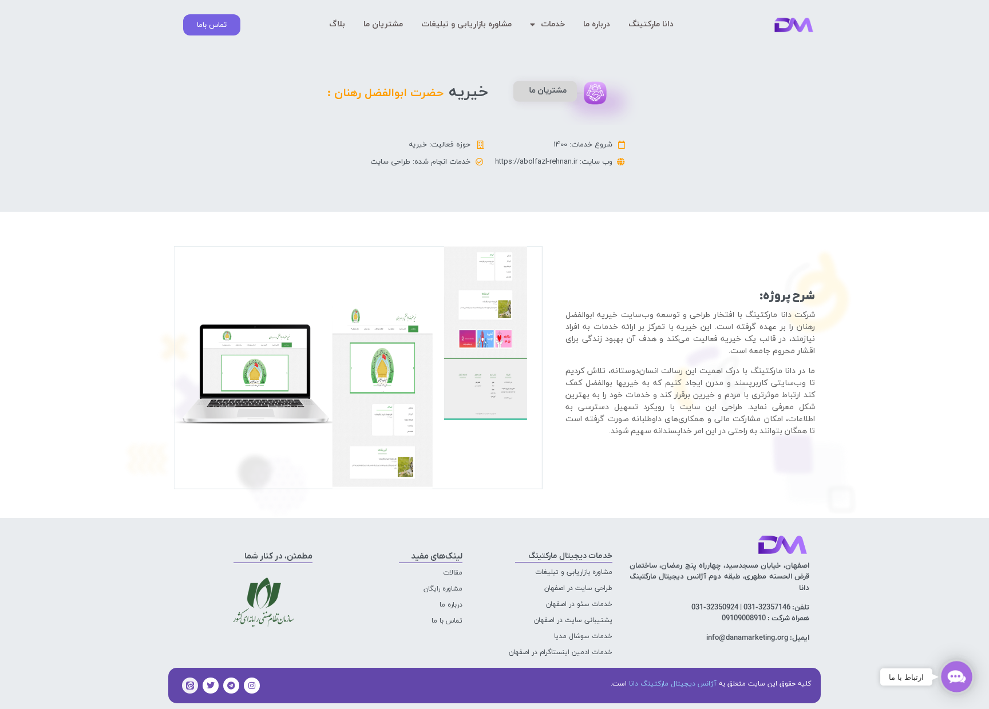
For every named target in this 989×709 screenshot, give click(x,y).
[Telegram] (231, 686)
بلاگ (337, 24)
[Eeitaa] (190, 686)
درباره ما (596, 24)
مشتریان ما (383, 24)
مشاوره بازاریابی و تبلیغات (466, 24)
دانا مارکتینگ (651, 24)
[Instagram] (252, 686)
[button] (956, 676)
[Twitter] (211, 686)
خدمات (553, 24)
